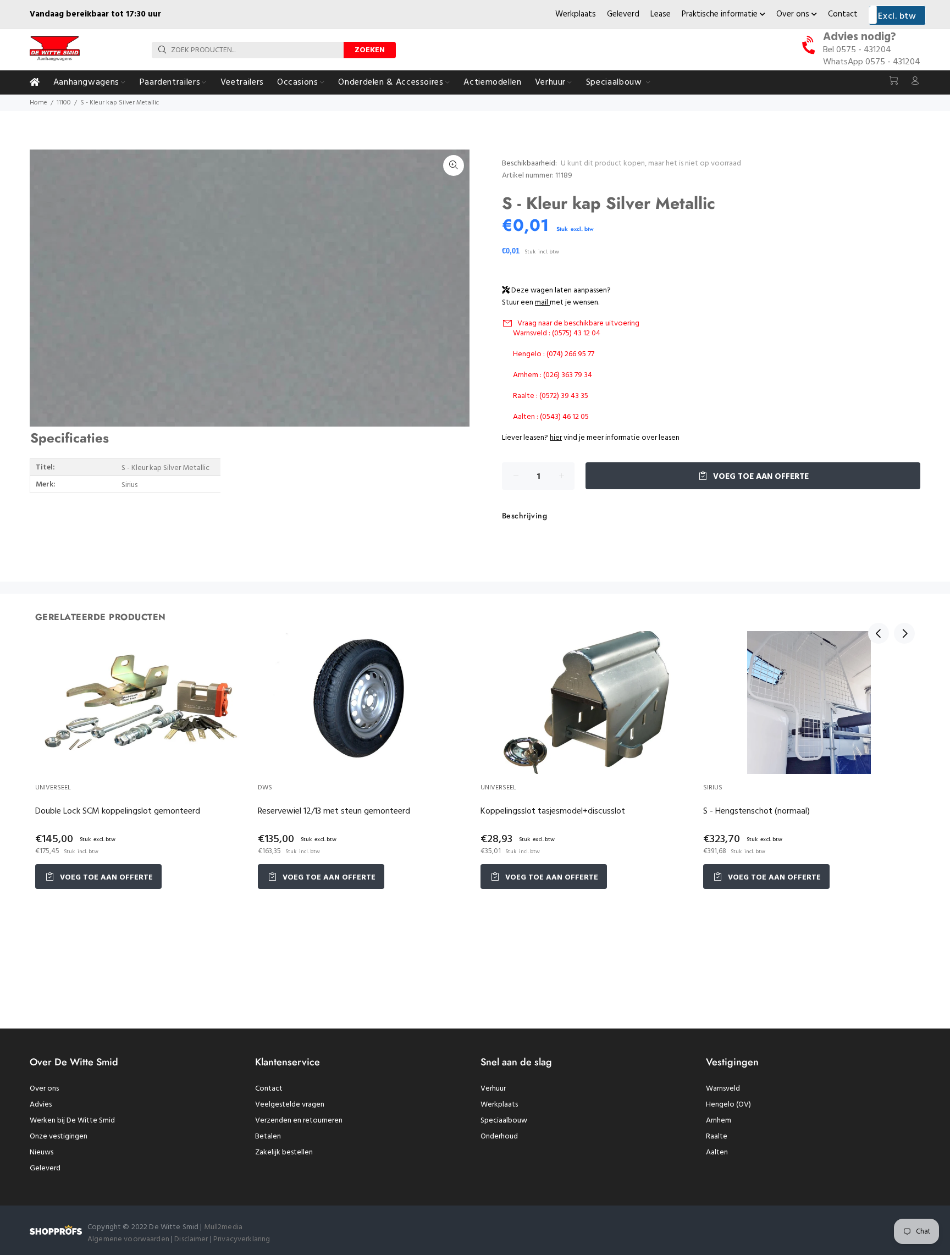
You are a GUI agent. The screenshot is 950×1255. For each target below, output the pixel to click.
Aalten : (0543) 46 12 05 (551, 417)
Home (38, 102)
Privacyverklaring (241, 1239)
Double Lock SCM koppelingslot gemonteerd (117, 811)
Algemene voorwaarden (128, 1239)
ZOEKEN (370, 50)
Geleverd (623, 14)
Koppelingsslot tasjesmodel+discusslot (552, 811)
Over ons (793, 14)
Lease (660, 14)
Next (904, 633)
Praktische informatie (721, 14)
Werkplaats (575, 14)
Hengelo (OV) (728, 1104)
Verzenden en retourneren (299, 1120)
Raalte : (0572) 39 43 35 (550, 396)
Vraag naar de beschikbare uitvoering (578, 323)
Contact (843, 14)
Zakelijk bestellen (284, 1152)
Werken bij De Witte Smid (72, 1120)
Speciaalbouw (503, 1120)
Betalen (268, 1136)
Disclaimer (192, 1239)
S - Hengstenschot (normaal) (756, 811)
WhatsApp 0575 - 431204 (871, 62)
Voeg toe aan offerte (760, 476)
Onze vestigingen (58, 1136)
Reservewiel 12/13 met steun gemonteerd (334, 811)
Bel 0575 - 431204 (857, 50)
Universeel (53, 787)
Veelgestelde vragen (289, 1104)
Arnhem (718, 1120)
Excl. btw (897, 16)
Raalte (716, 1136)
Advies (41, 1104)
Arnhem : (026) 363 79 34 (552, 375)
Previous (878, 633)
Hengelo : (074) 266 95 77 (553, 354)
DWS (265, 787)
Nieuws (41, 1152)
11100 (64, 102)
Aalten (717, 1152)
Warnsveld (723, 1088)
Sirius (712, 787)
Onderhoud (499, 1136)
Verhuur (493, 1088)
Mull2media (223, 1227)
